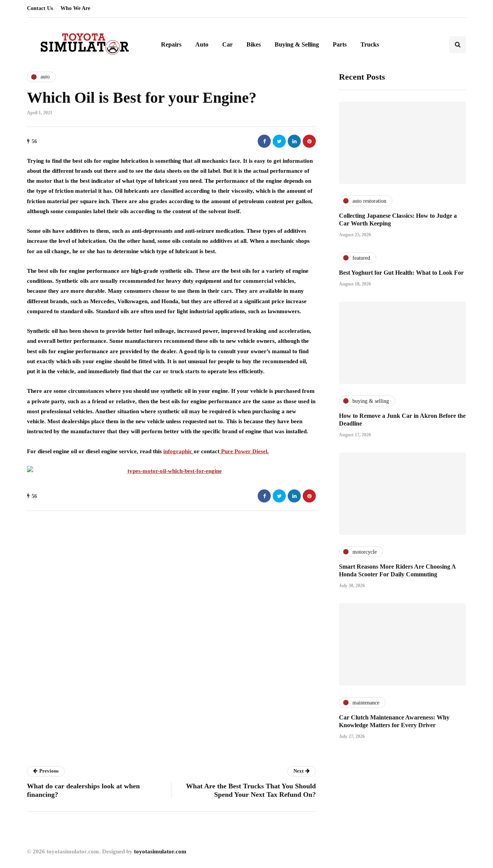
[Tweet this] (279, 141)
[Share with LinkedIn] (294, 141)
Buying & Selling (297, 44)
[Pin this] (309, 141)
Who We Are (75, 8)
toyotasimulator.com (160, 851)
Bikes (253, 44)
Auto (201, 44)
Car (227, 44)
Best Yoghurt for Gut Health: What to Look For (401, 272)
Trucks (370, 44)
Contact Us (40, 8)
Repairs (171, 44)
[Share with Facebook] (264, 141)
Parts (340, 44)
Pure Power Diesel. (244, 451)
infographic (178, 451)
